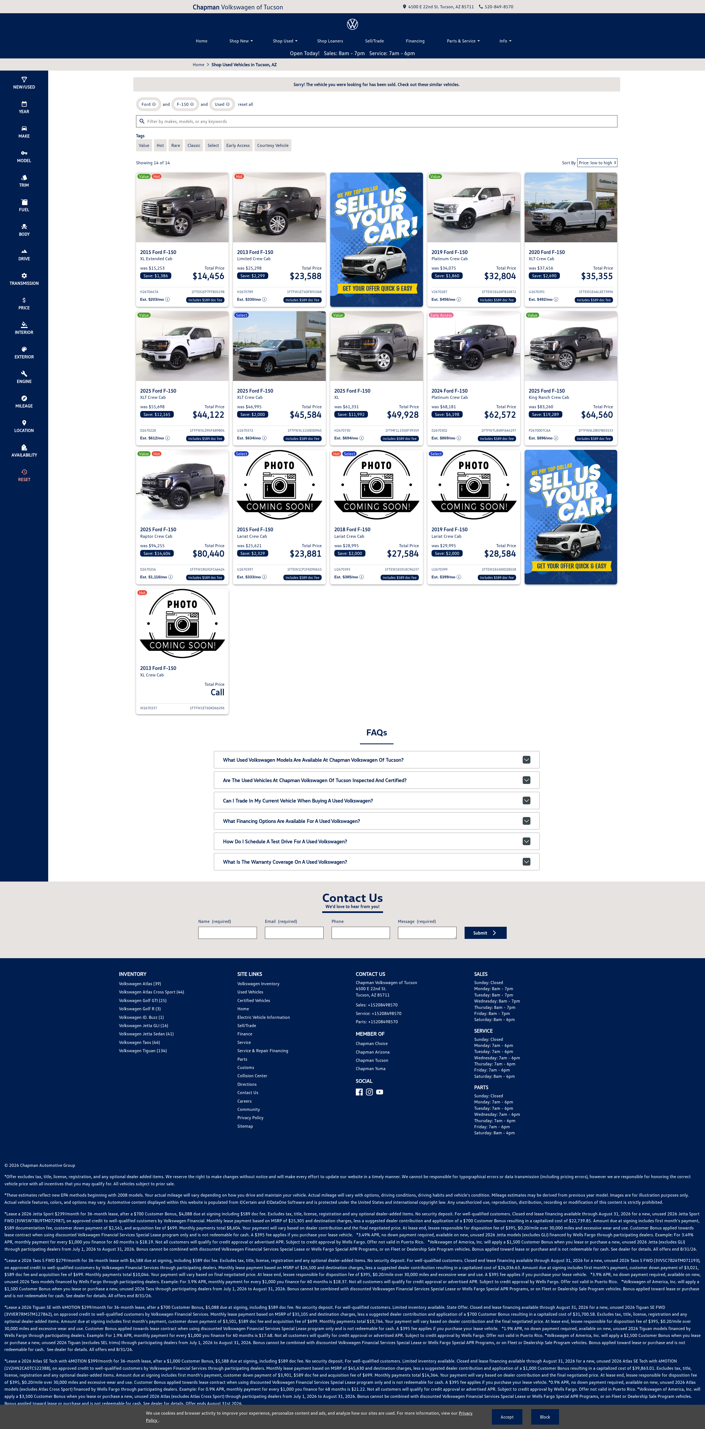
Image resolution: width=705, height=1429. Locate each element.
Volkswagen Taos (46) (139, 1042)
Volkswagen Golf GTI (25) (142, 1000)
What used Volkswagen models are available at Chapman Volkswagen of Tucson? (313, 760)
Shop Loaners (330, 41)
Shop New (239, 41)
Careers (244, 1101)
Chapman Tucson (372, 1060)
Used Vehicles (250, 992)
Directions (247, 1084)
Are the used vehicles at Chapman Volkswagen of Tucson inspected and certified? (314, 780)
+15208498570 (383, 1005)
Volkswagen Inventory (258, 983)
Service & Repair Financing (262, 1050)
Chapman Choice (372, 1043)
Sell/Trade (374, 41)
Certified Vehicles (253, 1000)
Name (214, 921)
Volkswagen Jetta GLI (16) (143, 1025)
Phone (338, 921)
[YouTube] (379, 1092)
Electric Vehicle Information (263, 1017)
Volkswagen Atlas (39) (140, 983)
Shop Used (283, 41)
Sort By (569, 162)
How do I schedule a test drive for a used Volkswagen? (285, 841)
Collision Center (252, 1075)
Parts (242, 1059)
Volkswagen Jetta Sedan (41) (146, 1033)
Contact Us (247, 1092)
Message (417, 921)
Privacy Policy (250, 1117)
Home (201, 41)
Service (244, 1042)
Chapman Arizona (373, 1052)
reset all (245, 104)
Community (248, 1109)
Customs (245, 1067)
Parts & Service (461, 41)
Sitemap (245, 1126)
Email (281, 921)
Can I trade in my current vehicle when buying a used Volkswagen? (298, 800)
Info (503, 41)
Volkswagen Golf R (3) (140, 1008)
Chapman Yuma (371, 1068)
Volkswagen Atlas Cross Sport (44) (151, 992)
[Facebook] (359, 1092)
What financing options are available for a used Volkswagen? (291, 821)
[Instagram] (369, 1092)
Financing (415, 41)
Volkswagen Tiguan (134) (143, 1050)
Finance (244, 1033)
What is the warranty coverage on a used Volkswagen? (285, 862)
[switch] (144, 145)
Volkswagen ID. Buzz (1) (141, 1017)
